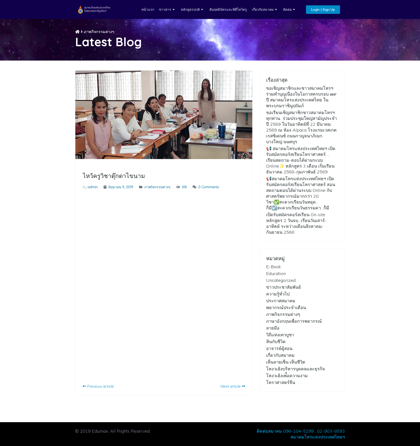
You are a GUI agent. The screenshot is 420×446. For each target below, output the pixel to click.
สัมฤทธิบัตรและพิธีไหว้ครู (228, 9)
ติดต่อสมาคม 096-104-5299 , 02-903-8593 (301, 431)
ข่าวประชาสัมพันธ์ (283, 287)
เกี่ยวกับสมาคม (263, 9)
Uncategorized (281, 280)
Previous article (100, 386)
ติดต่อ (287, 9)
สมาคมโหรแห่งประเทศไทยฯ (317, 437)
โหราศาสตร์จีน (280, 382)
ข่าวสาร (165, 9)
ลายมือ (273, 328)
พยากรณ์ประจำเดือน (286, 307)
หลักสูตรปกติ (190, 9)
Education (276, 273)
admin (93, 187)
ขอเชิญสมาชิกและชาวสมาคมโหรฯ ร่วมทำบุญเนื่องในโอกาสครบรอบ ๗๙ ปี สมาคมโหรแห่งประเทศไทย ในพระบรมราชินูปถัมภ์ (301, 96)
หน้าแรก (147, 9)
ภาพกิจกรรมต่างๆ (99, 31)
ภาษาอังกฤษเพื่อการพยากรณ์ (294, 321)
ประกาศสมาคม (280, 300)
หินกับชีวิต (276, 341)
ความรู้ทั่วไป (277, 294)
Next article (231, 386)
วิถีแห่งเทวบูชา (280, 335)
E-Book (273, 266)
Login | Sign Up (323, 9)
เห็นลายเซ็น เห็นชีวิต (285, 362)
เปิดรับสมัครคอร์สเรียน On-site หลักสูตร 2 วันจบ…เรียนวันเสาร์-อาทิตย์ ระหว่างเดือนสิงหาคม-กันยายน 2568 (296, 223)
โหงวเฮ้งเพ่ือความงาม (287, 375)
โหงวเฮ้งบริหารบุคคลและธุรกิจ (295, 369)
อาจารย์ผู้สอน (279, 348)
